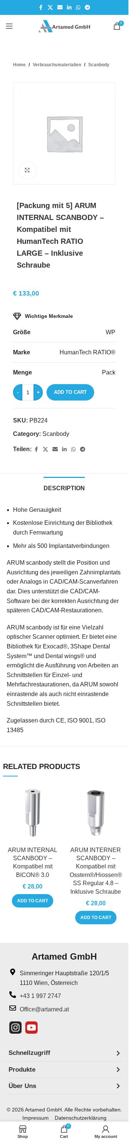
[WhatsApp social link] (78, 8)
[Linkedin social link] (69, 8)
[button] (32, 900)
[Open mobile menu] (9, 26)
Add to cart (70, 392)
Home (19, 64)
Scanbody (98, 64)
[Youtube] (31, 1027)
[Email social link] (60, 8)
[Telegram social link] (87, 8)
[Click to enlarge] (27, 170)
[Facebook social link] (40, 8)
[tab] (64, 487)
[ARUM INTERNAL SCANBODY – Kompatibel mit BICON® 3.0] (33, 813)
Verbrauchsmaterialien (57, 64)
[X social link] (50, 8)
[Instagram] (15, 1027)
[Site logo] (64, 25)
